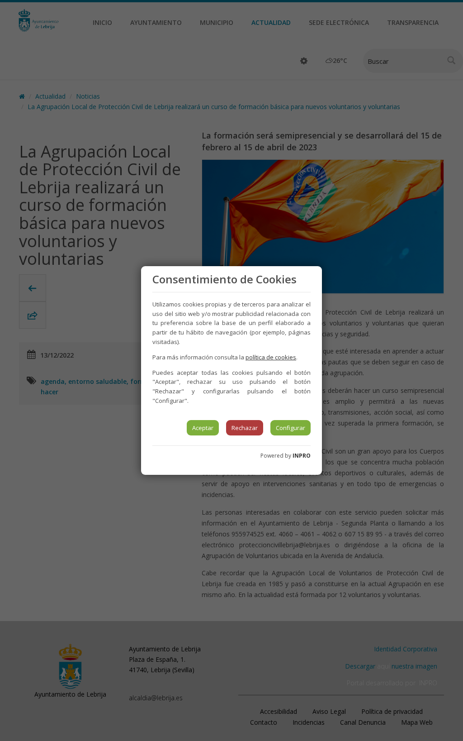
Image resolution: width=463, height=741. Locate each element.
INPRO (302, 455)
